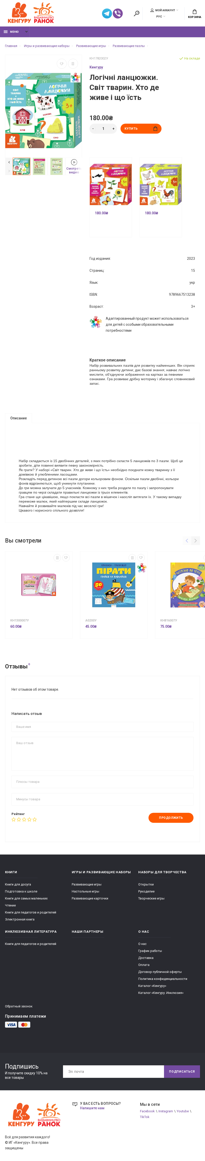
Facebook (147, 1111)
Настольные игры (85, 891)
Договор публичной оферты (160, 972)
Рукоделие (146, 891)
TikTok (145, 1117)
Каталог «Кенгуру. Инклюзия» (161, 993)
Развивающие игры (87, 884)
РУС (159, 16)
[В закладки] (62, 64)
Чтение (10, 905)
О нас (142, 944)
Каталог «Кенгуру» (152, 986)
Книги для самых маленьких (26, 898)
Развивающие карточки (90, 898)
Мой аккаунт (165, 10)
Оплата (144, 965)
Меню (14, 31)
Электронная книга (19, 919)
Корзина (194, 17)
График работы (150, 951)
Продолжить (171, 818)
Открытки (146, 884)
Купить (131, 128)
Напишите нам (92, 1108)
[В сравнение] (73, 64)
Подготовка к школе (21, 891)
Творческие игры (151, 898)
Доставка (146, 958)
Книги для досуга (18, 884)
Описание (18, 418)
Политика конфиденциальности (162, 979)
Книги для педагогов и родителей (30, 912)
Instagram (165, 1111)
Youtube (183, 1111)
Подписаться (182, 1071)
